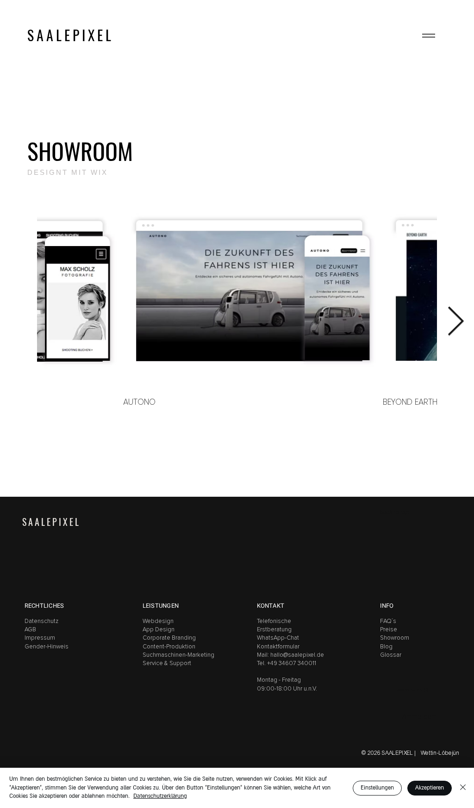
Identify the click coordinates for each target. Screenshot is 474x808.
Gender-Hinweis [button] (47, 647)
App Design (159, 630)
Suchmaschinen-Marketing (178, 655)
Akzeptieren (429, 787)
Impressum (40, 638)
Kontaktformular (278, 647)
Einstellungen (377, 787)
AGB (31, 630)
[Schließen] (462, 788)
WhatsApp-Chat (278, 638)
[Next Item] (455, 322)
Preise (388, 630)
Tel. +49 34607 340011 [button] (286, 663)
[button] (428, 35)
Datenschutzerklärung (160, 796)
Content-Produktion (169, 647)
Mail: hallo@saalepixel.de (290, 655)
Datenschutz (41, 621)
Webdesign (158, 621)
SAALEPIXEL (70, 35)
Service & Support (167, 663)
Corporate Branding (169, 638)
